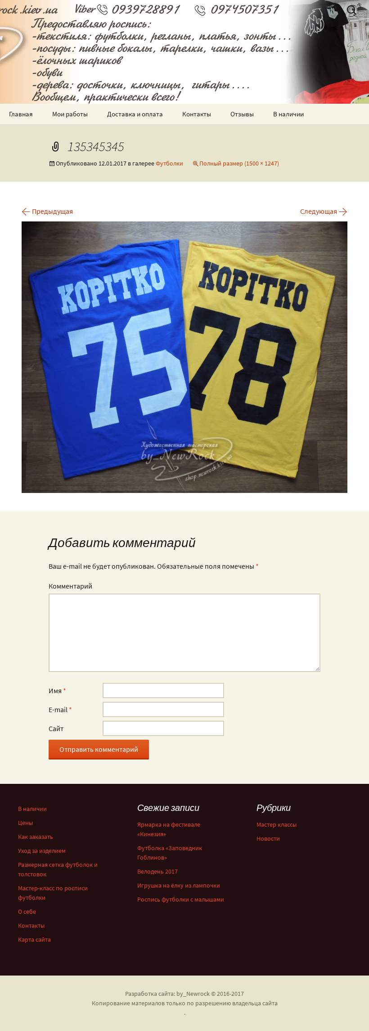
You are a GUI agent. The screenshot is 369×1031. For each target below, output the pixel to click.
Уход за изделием (42, 851)
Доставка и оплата (135, 114)
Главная (21, 114)
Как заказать (35, 837)
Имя (57, 690)
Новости (268, 838)
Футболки (169, 163)
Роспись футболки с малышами (180, 899)
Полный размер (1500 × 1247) (239, 163)
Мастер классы (276, 824)
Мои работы (70, 114)
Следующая (323, 211)
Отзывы (242, 114)
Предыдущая (47, 211)
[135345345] (184, 356)
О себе (27, 911)
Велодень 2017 (157, 871)
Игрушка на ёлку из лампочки (178, 885)
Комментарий (70, 585)
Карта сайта (34, 939)
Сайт (56, 728)
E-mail (60, 709)
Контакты (196, 114)
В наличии (288, 114)
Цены (25, 823)
